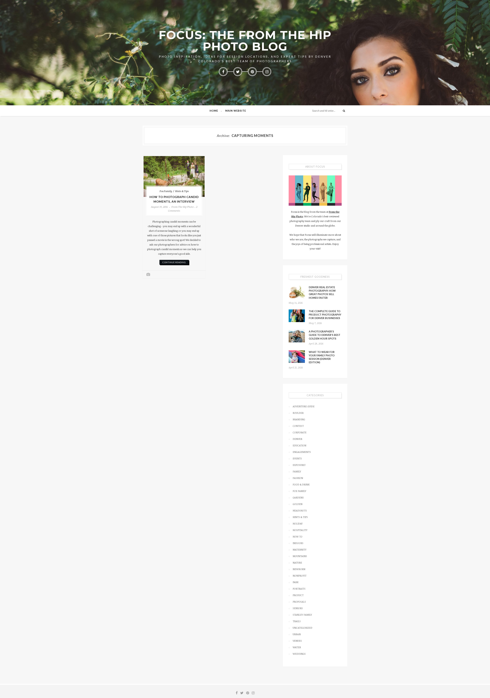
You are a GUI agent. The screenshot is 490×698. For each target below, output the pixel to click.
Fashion (298, 478)
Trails (297, 621)
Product (298, 595)
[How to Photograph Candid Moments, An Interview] (174, 176)
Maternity (299, 549)
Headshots (300, 510)
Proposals (299, 601)
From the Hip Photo (183, 207)
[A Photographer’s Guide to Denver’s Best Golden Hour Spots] (297, 336)
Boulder (298, 413)
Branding (299, 419)
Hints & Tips (182, 191)
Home (214, 110)
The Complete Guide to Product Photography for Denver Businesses (325, 315)
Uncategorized (302, 627)
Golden (297, 504)
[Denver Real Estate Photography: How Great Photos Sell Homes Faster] (297, 292)
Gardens (298, 497)
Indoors (298, 543)
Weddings (299, 653)
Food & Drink (301, 484)
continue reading (174, 262)
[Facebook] (223, 71)
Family (297, 471)
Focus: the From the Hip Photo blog (245, 40)
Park (296, 582)
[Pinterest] (252, 71)
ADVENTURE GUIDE (303, 406)
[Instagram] (266, 71)
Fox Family (166, 191)
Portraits (299, 588)
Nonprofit (299, 575)
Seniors (298, 608)
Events (297, 458)
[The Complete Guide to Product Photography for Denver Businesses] (297, 315)
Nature (297, 562)
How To (297, 536)
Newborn (299, 569)
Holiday (298, 523)
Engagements (302, 452)
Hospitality (300, 530)
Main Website (235, 110)
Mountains (300, 556)
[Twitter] (237, 71)
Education (299, 445)
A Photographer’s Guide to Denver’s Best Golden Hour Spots (324, 335)
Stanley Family (302, 614)
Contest (298, 426)
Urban (297, 634)
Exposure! (299, 465)
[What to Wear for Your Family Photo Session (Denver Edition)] (297, 356)
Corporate (299, 432)
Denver (297, 439)
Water (297, 647)
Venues (297, 640)
